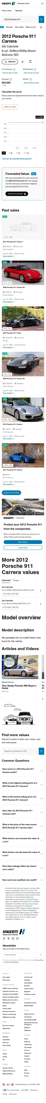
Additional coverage (9, 1017)
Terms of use (13, 1094)
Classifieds (6, 1039)
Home (26, 1038)
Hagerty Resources (9, 1071)
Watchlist (18, 10)
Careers (27, 1050)
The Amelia (27, 1017)
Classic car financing (9, 1014)
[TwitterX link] (8, 938)
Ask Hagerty (28, 983)
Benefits (27, 985)
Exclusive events (29, 994)
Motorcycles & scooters (10, 1000)
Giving (26, 1061)
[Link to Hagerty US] (4, 1084)
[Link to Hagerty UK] (12, 1084)
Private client (7, 1008)
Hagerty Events (29, 1014)
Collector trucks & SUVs (10, 994)
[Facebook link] (4, 938)
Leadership (27, 1044)
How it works (7, 1045)
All (3, 1059)
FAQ (25, 1070)
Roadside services (30, 1002)
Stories (5, 1056)
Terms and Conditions (12, 962)
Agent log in (6, 1028)
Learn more (23, 548)
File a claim (6, 980)
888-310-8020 (28, 1005)
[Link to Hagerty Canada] (8, 1084)
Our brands (27, 1047)
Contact (26, 1056)
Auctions (5, 1036)
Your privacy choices (13, 1090)
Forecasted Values (31, 899)
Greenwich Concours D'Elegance (31, 1023)
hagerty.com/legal (31, 904)
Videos (5, 1054)
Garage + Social (8, 1068)
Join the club (28, 977)
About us (27, 1041)
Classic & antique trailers (11, 997)
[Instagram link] (13, 938)
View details (7, 256)
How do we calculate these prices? (17, 159)
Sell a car (6, 1042)
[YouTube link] (17, 938)
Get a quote (23, 542)
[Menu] (42, 3)
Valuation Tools (23, 3)
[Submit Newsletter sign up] (40, 955)
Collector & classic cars (10, 991)
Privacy (26, 1073)
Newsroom (27, 1053)
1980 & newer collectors (10, 988)
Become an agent (8, 1025)
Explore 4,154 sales (11, 493)
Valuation (27, 980)
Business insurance (9, 1011)
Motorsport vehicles (9, 1002)
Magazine (27, 991)
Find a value (7, 10)
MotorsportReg (7, 1073)
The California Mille (30, 1019)
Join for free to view (10, 73)
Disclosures (34, 1090)
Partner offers (28, 988)
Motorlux (27, 1027)
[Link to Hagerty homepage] (14, 932)
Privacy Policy (39, 960)
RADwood (27, 1030)
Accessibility (25, 1090)
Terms (26, 1076)
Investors (27, 1059)
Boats (4, 1005)
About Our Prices (28, 890)
